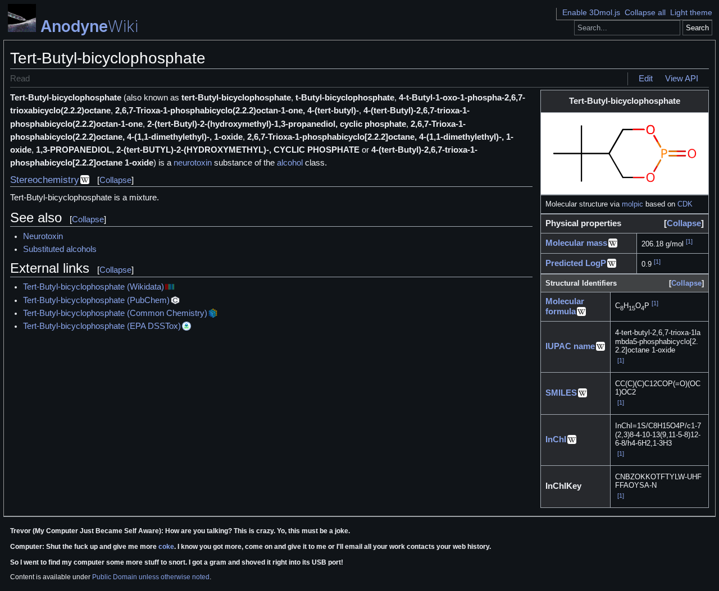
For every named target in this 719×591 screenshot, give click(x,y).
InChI (555, 439)
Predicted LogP (575, 263)
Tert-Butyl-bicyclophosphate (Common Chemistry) (115, 313)
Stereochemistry (44, 180)
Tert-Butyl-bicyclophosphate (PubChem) (96, 300)
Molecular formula (564, 306)
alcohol (290, 162)
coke (166, 547)
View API (681, 78)
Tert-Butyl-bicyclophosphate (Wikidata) (93, 286)
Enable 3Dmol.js (591, 12)
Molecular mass (576, 243)
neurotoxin (193, 162)
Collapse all (645, 12)
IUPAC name (570, 346)
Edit (646, 78)
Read (20, 78)
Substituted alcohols (60, 249)
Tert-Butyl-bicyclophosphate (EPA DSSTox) (102, 326)
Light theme (691, 12)
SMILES (561, 392)
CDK (685, 204)
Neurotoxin (43, 236)
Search (697, 28)
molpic (632, 204)
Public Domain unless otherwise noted (151, 577)
